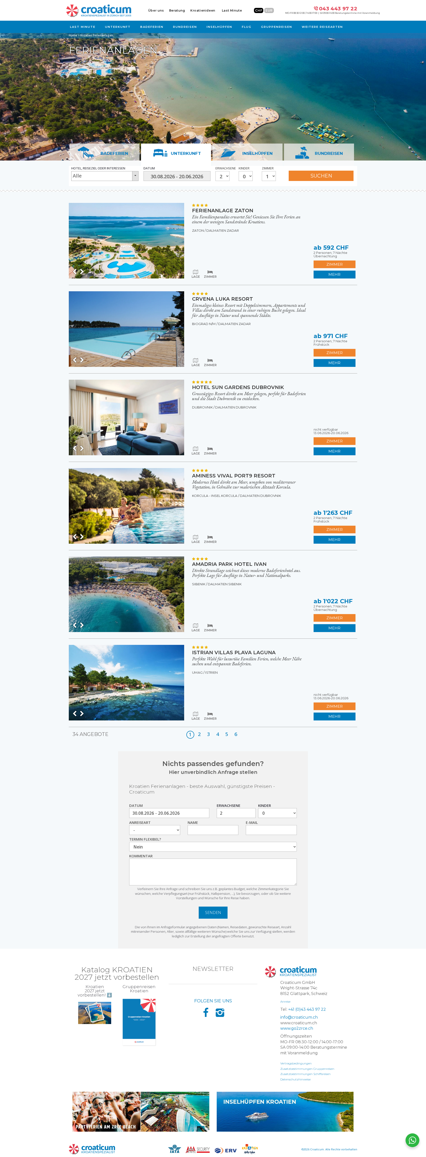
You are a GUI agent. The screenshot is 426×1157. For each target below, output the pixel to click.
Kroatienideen (202, 10)
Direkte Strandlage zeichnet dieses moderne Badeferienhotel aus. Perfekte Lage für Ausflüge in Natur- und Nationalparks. (246, 573)
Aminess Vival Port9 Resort (233, 476)
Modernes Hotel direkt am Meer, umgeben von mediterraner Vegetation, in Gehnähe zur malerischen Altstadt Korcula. (244, 484)
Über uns (156, 10)
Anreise (285, 1001)
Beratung (177, 10)
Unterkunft (118, 27)
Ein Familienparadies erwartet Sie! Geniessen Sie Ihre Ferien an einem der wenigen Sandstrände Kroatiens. (246, 219)
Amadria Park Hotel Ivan (229, 564)
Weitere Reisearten (322, 27)
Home (73, 35)
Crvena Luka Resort (222, 299)
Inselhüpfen (219, 27)
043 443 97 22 (338, 9)
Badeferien (151, 27)
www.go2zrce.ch (296, 1028)
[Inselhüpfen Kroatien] (285, 1111)
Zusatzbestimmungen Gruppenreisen (307, 1069)
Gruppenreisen (276, 27)
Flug (246, 27)
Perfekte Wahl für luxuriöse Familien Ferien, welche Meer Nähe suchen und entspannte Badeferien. (247, 661)
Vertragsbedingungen (296, 1063)
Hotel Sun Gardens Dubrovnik (238, 387)
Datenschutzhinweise (295, 1079)
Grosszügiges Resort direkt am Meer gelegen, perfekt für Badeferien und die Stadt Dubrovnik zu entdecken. (249, 396)
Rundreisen (185, 27)
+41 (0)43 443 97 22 (307, 1009)
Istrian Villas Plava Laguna (234, 652)
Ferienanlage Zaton (222, 210)
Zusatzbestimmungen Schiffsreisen (305, 1074)
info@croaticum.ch (299, 1017)
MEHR (334, 274)
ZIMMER (334, 264)
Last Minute (232, 10)
